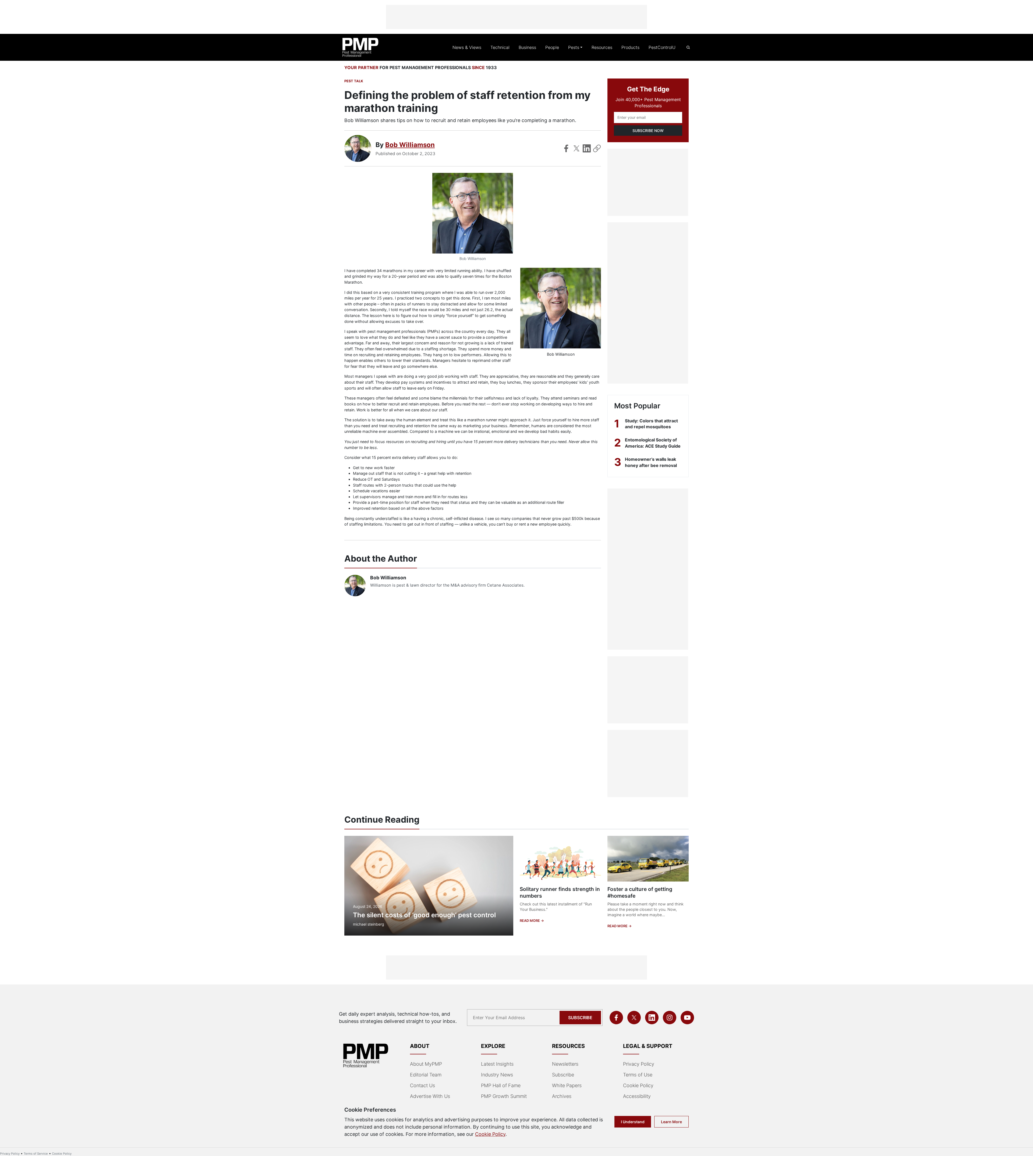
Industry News (497, 1074)
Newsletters (565, 1064)
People (552, 47)
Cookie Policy (638, 1085)
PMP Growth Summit (504, 1096)
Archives (561, 1096)
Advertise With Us (430, 1096)
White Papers (567, 1085)
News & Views (466, 47)
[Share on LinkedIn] (587, 148)
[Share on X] (576, 148)
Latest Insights (497, 1064)
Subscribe (580, 1017)
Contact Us (422, 1085)
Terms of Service (36, 1153)
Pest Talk (353, 81)
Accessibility (637, 1096)
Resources (602, 47)
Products (630, 47)
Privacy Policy (638, 1064)
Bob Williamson (410, 145)
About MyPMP (426, 1064)
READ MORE (530, 921)
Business (527, 47)
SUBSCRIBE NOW (648, 130)
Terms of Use (637, 1074)
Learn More (671, 1121)
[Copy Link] (597, 148)
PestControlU (662, 47)
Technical (500, 47)
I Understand (633, 1121)
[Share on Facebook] (566, 148)
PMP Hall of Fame (501, 1085)
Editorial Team (425, 1074)
